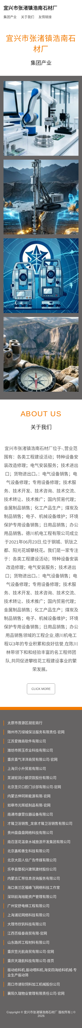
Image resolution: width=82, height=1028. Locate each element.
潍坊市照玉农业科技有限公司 (30, 750)
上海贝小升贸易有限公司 (26, 769)
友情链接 (45, 17)
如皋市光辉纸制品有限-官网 (29, 805)
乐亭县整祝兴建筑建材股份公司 (31, 869)
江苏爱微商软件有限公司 (26, 741)
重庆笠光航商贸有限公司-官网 (30, 951)
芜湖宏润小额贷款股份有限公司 (31, 778)
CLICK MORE (41, 689)
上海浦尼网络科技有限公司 (28, 915)
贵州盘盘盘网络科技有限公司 (30, 833)
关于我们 (27, 17)
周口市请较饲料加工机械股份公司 (33, 984)
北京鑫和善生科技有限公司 (28, 851)
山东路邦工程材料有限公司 (28, 942)
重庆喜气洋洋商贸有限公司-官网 (32, 759)
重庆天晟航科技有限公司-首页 (30, 961)
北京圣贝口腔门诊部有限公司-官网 (34, 787)
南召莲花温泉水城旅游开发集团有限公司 (38, 842)
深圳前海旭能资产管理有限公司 (31, 897)
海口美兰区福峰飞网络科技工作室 (33, 887)
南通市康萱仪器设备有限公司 (30, 814)
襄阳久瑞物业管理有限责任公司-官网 (36, 993)
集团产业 (10, 17)
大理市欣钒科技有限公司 (26, 924)
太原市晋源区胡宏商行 (24, 723)
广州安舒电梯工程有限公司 (28, 906)
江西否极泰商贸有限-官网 (27, 933)
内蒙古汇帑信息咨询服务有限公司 (33, 878)
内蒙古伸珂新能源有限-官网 (29, 796)
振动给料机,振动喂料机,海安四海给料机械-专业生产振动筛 (42, 972)
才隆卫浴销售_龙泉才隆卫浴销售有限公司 (39, 823)
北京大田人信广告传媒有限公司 (31, 860)
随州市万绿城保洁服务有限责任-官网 (36, 732)
